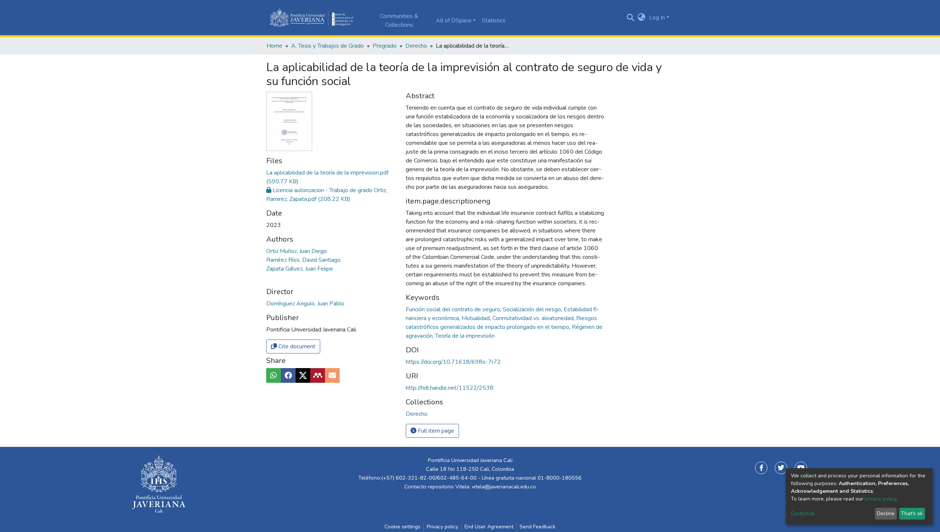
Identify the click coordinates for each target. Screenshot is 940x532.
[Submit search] (631, 17)
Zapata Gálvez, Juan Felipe (299, 269)
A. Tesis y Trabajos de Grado (327, 46)
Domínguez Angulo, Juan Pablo (305, 304)
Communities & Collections (399, 20)
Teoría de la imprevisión (465, 336)
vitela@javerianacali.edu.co (504, 486)
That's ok (912, 513)
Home (274, 46)
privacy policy (880, 498)
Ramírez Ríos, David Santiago (303, 260)
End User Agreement (488, 526)
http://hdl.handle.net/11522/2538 (450, 388)
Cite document (296, 346)
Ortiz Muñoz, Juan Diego (296, 251)
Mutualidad (476, 318)
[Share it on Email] (332, 375)
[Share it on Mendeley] (317, 375)
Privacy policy (442, 526)
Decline (885, 513)
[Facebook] (761, 468)
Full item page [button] (435, 431)
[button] (642, 17)
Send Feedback (538, 526)
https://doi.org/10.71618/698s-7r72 (453, 362)
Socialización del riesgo (533, 309)
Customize (803, 513)
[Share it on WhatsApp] (273, 375)
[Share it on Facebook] (288, 375)
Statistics (494, 20)
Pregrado (385, 46)
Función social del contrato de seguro (454, 309)
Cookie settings (402, 526)
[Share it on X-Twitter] (303, 375)
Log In (657, 18)
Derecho (416, 46)
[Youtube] (801, 468)
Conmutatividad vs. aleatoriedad (533, 318)
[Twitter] (781, 468)
